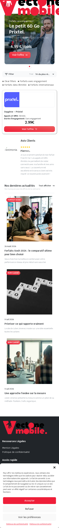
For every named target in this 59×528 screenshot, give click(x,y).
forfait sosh (14, 200)
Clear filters (10, 81)
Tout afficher (45, 185)
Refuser (29, 508)
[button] (54, 467)
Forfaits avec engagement (33, 81)
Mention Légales (10, 447)
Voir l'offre (28, 129)
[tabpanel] (29, 40)
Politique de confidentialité (17, 524)
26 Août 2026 (10, 246)
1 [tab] (29, 66)
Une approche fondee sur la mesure (25, 393)
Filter (11, 74)
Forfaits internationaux (42, 84)
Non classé (13, 273)
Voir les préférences (29, 517)
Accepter (30, 500)
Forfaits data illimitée (16, 84)
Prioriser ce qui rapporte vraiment (24, 323)
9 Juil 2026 (9, 319)
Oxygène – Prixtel (13, 111)
